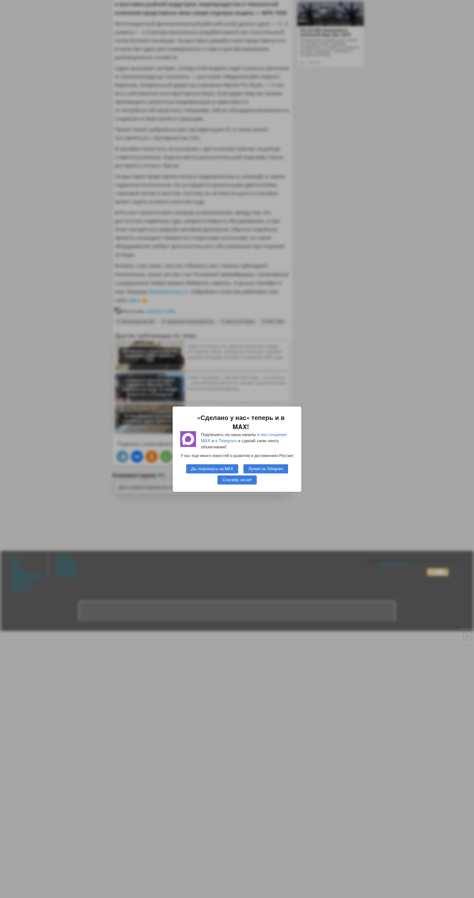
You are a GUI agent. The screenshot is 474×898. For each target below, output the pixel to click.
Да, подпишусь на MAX (212, 468)
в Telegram (226, 440)
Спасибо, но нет (237, 479)
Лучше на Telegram (265, 468)
